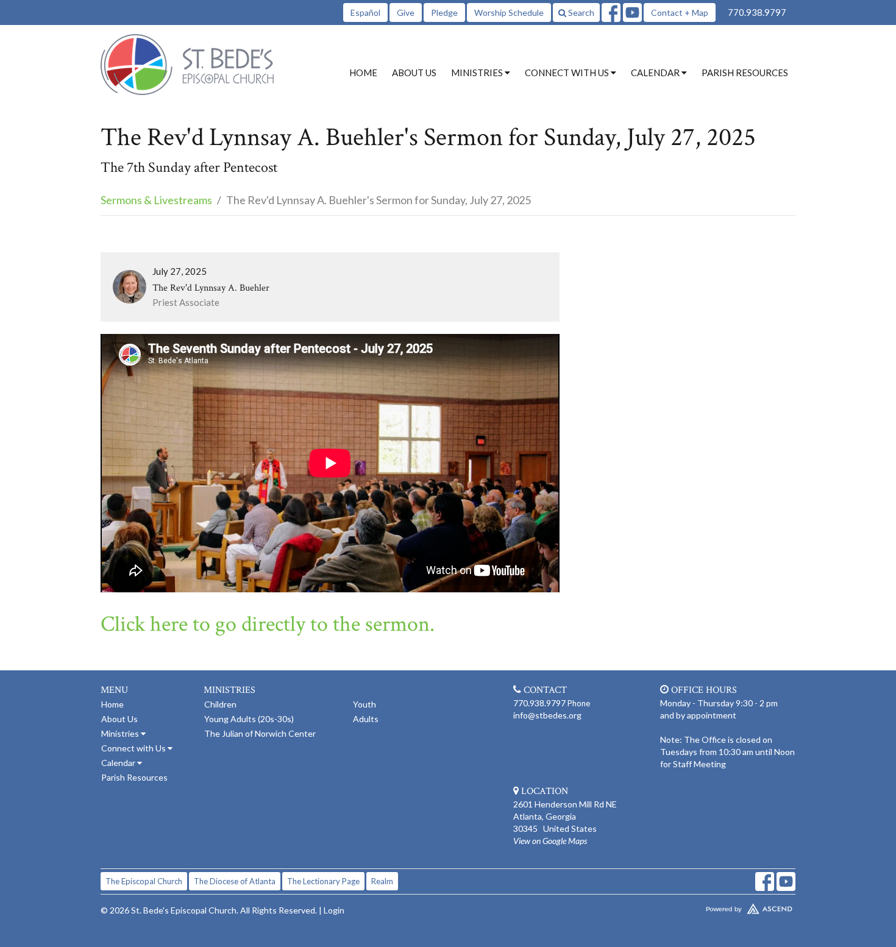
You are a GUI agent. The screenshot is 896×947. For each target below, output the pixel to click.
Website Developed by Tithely (713, 906)
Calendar (119, 762)
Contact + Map (679, 12)
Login (334, 910)
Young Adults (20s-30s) (249, 719)
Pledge (444, 12)
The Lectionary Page (323, 881)
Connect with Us (134, 748)
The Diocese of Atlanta (235, 881)
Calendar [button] (656, 72)
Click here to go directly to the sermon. (268, 624)
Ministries (121, 733)
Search (580, 12)
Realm (382, 881)
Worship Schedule (509, 12)
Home (363, 72)
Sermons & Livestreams (156, 200)
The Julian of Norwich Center (260, 733)
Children (220, 704)
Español (365, 12)
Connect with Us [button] (568, 72)
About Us (414, 72)
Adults (366, 719)
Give (405, 12)
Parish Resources (745, 72)
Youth (364, 704)
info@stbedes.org (547, 715)
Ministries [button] (478, 72)
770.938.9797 (757, 12)
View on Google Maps (550, 840)
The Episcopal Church (143, 881)
